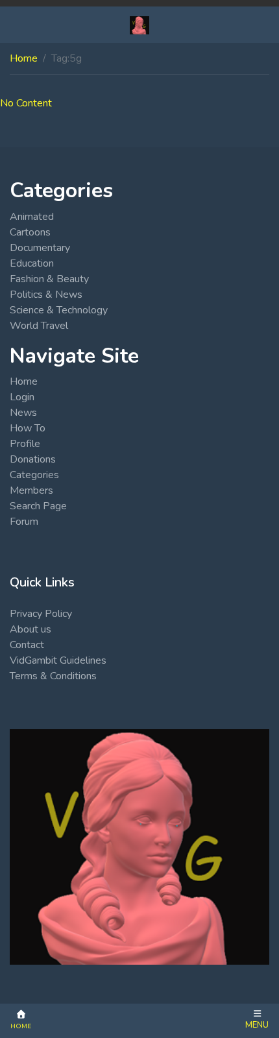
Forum (24, 521)
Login (22, 397)
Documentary (40, 248)
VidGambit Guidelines (58, 660)
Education (32, 263)
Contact (27, 645)
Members (31, 490)
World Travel (39, 326)
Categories (34, 475)
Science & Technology (59, 310)
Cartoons (30, 232)
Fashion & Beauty (49, 279)
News (23, 412)
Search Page (38, 506)
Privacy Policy (41, 614)
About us (30, 629)
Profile (25, 444)
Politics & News (46, 294)
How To (27, 428)
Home (24, 58)
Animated (32, 217)
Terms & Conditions (53, 676)
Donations (33, 459)
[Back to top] (40, 961)
